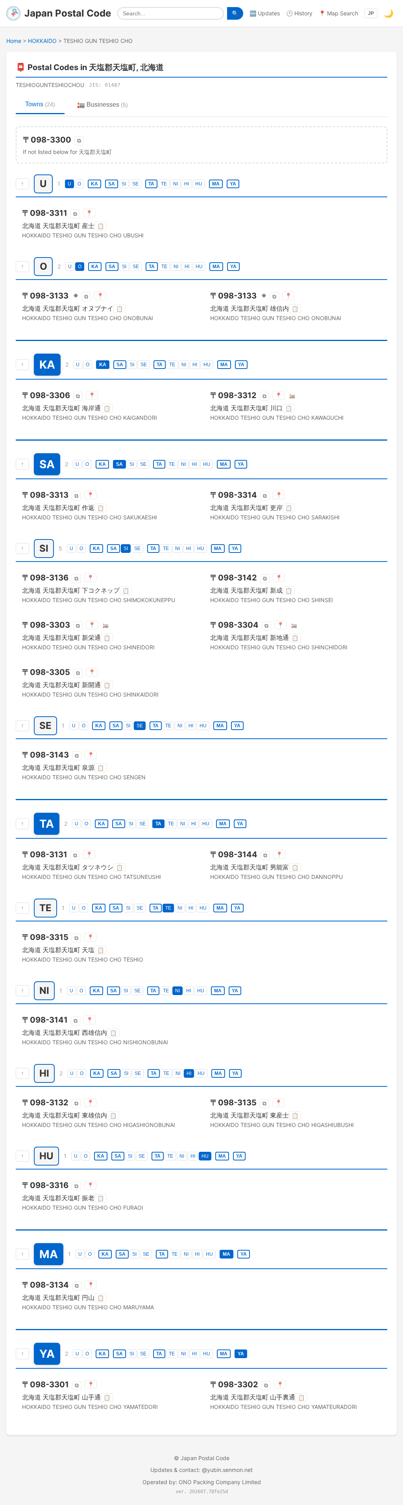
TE (164, 184)
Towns (40, 104)
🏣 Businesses (102, 104)
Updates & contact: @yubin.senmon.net (201, 1469)
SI (124, 184)
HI (186, 184)
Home (13, 40)
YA (233, 184)
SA (111, 184)
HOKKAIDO (42, 40)
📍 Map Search (338, 13)
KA (94, 184)
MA (216, 184)
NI (175, 184)
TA (151, 184)
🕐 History (299, 13)
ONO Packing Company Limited (220, 1482)
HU (198, 184)
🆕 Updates (265, 13)
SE (135, 184)
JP (371, 13)
